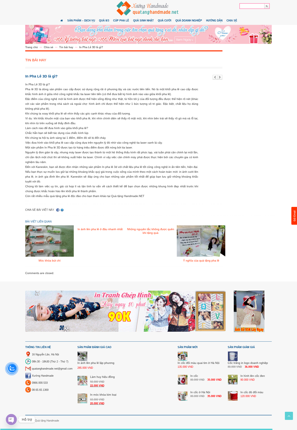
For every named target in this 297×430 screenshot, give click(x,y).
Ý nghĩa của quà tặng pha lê (201, 260)
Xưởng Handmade (43, 375)
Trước (215, 77)
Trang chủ (31, 47)
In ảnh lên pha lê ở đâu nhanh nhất (100, 229)
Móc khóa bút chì (50, 260)
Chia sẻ (48, 47)
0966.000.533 (40, 382)
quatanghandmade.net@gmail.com (52, 368)
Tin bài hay (66, 47)
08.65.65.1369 (40, 389)
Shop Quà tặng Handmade (43, 420)
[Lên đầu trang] (289, 416)
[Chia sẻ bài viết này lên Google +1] (62, 210)
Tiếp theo (220, 77)
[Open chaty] (11, 419)
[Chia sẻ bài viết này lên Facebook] (57, 210)
